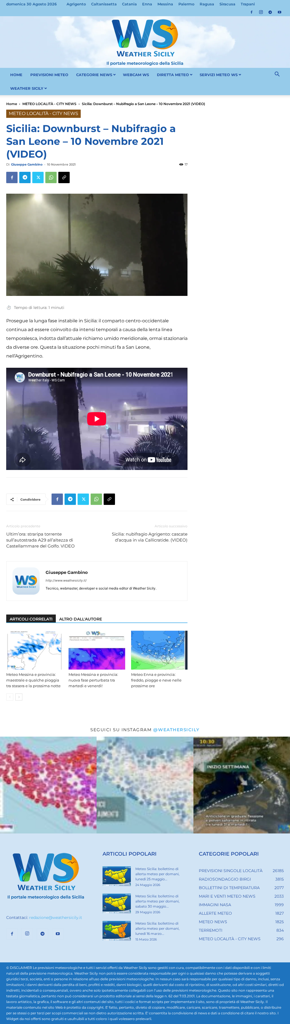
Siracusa (227, 4)
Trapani (248, 4)
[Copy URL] (64, 177)
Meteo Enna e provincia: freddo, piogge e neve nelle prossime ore (156, 680)
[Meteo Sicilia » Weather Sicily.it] (145, 42)
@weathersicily (176, 729)
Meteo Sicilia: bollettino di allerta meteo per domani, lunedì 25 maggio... (157, 874)
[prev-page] (9, 697)
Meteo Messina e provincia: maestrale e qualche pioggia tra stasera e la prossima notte (33, 680)
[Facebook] (251, 12)
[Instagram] (261, 12)
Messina (165, 4)
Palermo (186, 4)
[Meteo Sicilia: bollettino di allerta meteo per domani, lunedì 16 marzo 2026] (117, 931)
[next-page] (18, 697)
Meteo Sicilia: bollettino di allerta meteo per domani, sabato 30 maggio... (157, 901)
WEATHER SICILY (26, 88)
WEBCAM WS (136, 74)
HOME (16, 74)
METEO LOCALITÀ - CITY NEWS (49, 104)
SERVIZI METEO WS (219, 74)
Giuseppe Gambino (26, 164)
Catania (129, 4)
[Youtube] (279, 12)
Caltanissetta (104, 4)
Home (11, 104)
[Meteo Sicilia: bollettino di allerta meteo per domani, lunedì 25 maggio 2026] (117, 876)
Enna (147, 4)
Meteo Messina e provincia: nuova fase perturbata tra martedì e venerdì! (93, 680)
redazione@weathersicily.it (55, 917)
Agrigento (76, 4)
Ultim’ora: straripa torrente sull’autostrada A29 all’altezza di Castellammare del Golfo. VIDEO (40, 540)
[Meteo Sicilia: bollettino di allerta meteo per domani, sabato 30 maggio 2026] (117, 904)
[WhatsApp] (51, 177)
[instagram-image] (48, 785)
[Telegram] (270, 12)
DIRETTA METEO (173, 74)
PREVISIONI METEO (49, 74)
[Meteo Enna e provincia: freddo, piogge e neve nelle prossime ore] (159, 650)
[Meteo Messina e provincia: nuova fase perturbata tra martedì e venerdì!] (97, 650)
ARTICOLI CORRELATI (31, 619)
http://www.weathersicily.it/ (66, 580)
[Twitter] (38, 177)
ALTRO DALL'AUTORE (80, 619)
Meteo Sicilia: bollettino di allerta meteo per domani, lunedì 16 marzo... (157, 928)
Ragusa (207, 4)
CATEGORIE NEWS (94, 74)
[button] (277, 75)
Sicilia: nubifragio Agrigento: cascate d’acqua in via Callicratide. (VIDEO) (149, 537)
